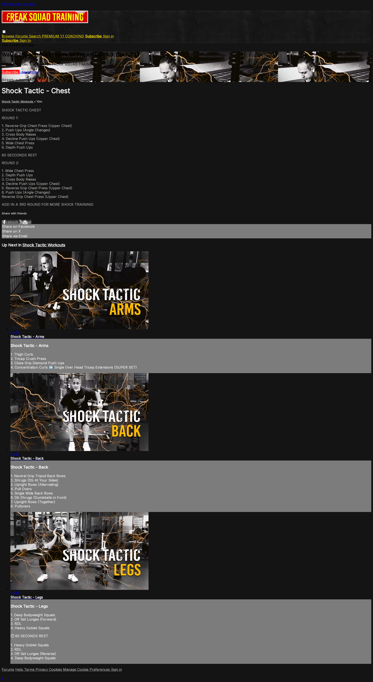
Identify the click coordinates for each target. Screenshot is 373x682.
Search (35, 36)
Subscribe (10, 72)
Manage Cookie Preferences (87, 669)
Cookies (56, 669)
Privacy (42, 669)
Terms (30, 669)
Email (27, 222)
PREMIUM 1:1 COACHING (63, 36)
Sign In (25, 40)
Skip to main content (19, 4)
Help (19, 669)
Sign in (108, 36)
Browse (8, 36)
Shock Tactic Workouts (18, 101)
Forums (22, 36)
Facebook (10, 222)
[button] (4, 31)
